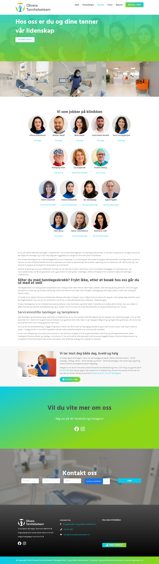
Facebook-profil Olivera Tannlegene (106, 373)
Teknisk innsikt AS (124, 560)
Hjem (77, 5)
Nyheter (119, 5)
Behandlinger (88, 5)
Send (129, 481)
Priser (110, 5)
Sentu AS (139, 560)
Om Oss (100, 5)
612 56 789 (64, 370)
